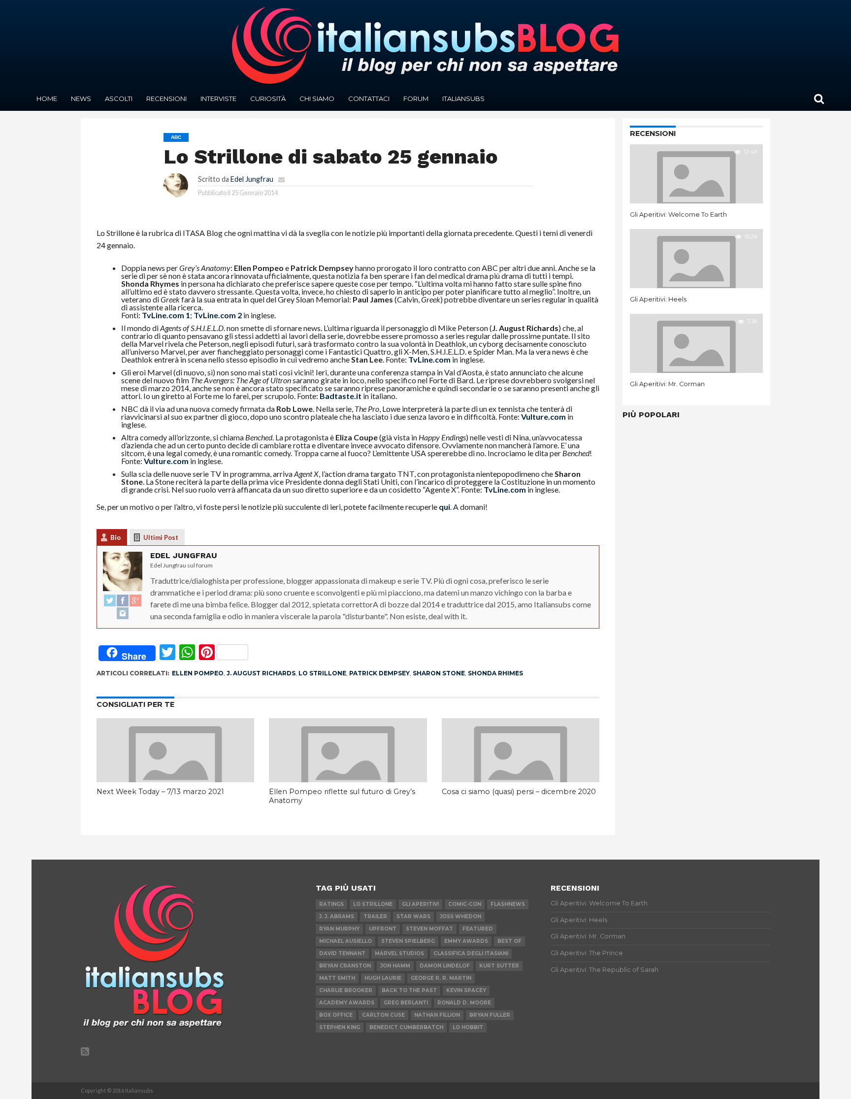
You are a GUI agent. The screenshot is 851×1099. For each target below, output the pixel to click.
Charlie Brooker (345, 990)
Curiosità (268, 98)
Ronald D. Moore (464, 1002)
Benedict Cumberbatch (406, 1027)
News (81, 98)
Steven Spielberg (408, 941)
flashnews (508, 904)
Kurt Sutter (499, 966)
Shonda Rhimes (495, 673)
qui (444, 506)
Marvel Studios (399, 953)
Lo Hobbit (468, 1027)
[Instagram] (123, 613)
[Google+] (135, 601)
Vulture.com (543, 416)
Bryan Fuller (489, 1015)
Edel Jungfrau (251, 179)
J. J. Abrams (336, 916)
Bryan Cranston (345, 966)
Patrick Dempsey (379, 673)
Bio (115, 537)
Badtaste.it (340, 395)
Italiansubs (463, 98)
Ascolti (118, 98)
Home (46, 98)
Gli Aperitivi (420, 904)
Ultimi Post (160, 537)
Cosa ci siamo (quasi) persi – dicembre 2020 (519, 791)
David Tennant (342, 953)
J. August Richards (261, 673)
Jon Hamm (395, 966)
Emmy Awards (466, 941)
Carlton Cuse (383, 1015)
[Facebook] (123, 601)
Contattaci (369, 98)
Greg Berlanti (406, 1002)
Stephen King (339, 1027)
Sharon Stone (439, 673)
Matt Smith (337, 978)
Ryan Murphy (339, 929)
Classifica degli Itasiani (470, 953)
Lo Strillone (322, 673)
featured (477, 929)
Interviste (218, 98)
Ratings (331, 904)
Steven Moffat (429, 929)
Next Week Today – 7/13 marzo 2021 (160, 791)
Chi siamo (316, 98)
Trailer (375, 916)
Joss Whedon (460, 916)
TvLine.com (429, 359)
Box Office (336, 1015)
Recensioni (166, 98)
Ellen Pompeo (198, 673)
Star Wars (413, 916)
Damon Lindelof (445, 966)
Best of (509, 941)
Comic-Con (464, 904)
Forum (415, 98)
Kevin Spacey (466, 990)
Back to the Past (409, 990)
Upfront (382, 929)
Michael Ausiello (345, 941)
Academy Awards (346, 1002)
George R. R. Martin (441, 978)
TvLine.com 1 (166, 315)
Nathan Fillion (437, 1015)
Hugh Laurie (382, 978)
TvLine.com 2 (218, 315)
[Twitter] (110, 601)
